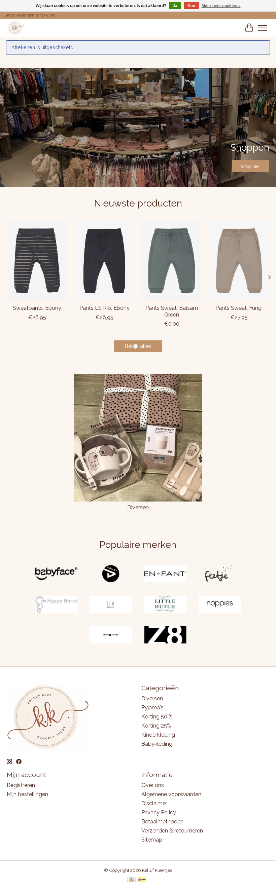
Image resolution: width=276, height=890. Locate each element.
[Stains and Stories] (110, 635)
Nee (191, 5)
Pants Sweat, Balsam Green (171, 311)
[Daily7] (110, 574)
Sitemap (151, 840)
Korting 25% (156, 725)
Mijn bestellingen (27, 794)
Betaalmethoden (162, 821)
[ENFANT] (165, 574)
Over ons (152, 785)
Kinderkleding (158, 735)
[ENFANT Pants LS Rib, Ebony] (104, 260)
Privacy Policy (158, 812)
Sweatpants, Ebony (37, 308)
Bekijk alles (138, 346)
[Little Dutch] (165, 605)
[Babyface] (56, 574)
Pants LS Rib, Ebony (104, 308)
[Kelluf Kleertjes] (15, 28)
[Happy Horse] (56, 605)
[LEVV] (110, 605)
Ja (175, 5)
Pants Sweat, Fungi (239, 308)
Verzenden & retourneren (172, 830)
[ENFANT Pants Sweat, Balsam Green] (171, 260)
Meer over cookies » (221, 5)
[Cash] (131, 880)
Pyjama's (152, 707)
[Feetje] (220, 574)
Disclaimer (154, 803)
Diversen (138, 507)
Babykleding (156, 744)
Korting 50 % (157, 716)
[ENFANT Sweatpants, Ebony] (37, 260)
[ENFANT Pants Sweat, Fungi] (239, 260)
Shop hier (250, 166)
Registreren (21, 785)
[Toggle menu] (262, 28)
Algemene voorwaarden (171, 794)
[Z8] (165, 635)
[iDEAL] (142, 880)
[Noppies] (220, 605)
